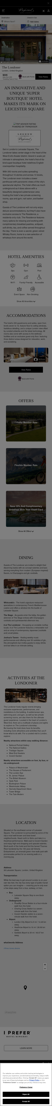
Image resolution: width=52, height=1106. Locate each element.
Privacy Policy (34, 1080)
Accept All (26, 1101)
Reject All (26, 1094)
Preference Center (26, 1087)
